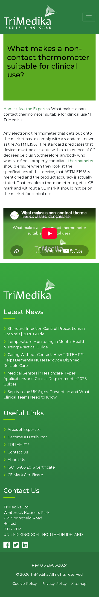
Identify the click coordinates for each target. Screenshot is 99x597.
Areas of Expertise (24, 429)
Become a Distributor (27, 437)
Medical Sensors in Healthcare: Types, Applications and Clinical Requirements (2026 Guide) (45, 378)
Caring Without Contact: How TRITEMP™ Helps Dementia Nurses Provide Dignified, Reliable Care (43, 360)
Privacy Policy (54, 583)
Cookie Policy (24, 583)
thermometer (81, 161)
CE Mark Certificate (25, 475)
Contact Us (18, 452)
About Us (16, 460)
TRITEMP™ (18, 444)
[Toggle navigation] (88, 17)
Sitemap (79, 583)
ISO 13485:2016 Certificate (31, 467)
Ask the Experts (32, 109)
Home (9, 109)
